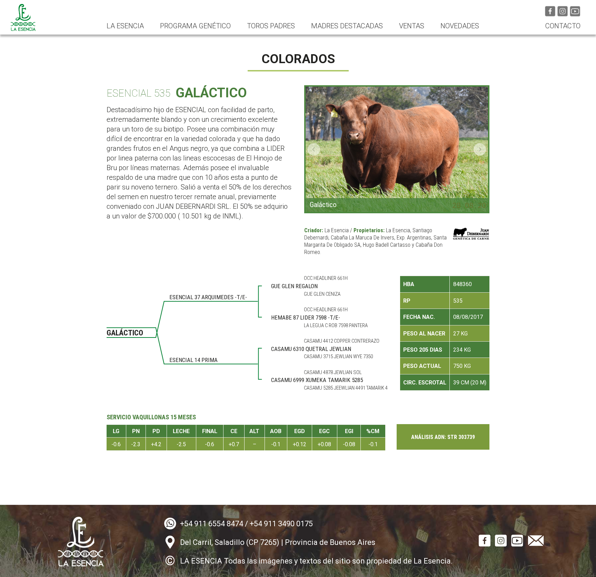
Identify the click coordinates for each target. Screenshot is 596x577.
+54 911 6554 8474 (211, 523)
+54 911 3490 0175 (281, 523)
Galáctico (323, 205)
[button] (314, 149)
